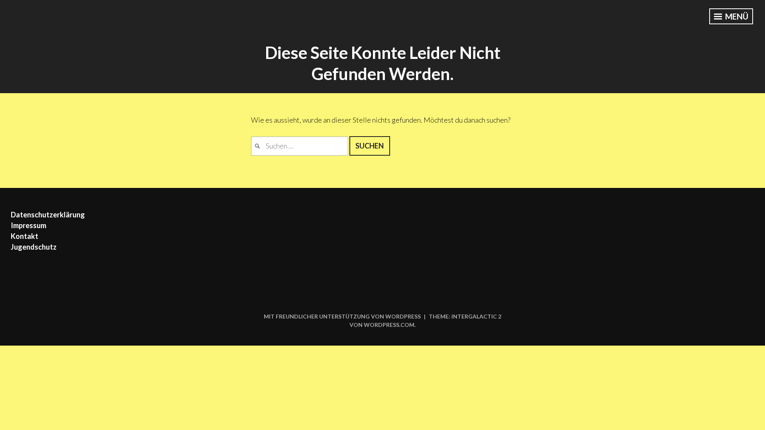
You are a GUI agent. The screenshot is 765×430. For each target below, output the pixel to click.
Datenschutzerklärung (48, 214)
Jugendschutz (34, 246)
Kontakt (24, 236)
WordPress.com (389, 324)
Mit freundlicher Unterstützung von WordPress (342, 316)
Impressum (28, 225)
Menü (736, 16)
